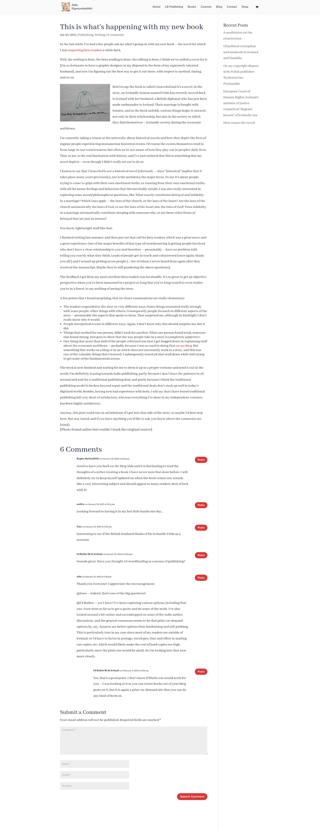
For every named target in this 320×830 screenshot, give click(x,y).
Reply (201, 460)
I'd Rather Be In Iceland (89, 554)
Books (192, 7)
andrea (80, 504)
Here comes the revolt (239, 123)
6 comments (115, 35)
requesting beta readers (85, 50)
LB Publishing (174, 7)
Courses (206, 7)
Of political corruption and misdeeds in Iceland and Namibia (240, 52)
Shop (245, 7)
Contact (232, 7)
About (156, 7)
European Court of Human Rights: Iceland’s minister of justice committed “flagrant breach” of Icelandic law (240, 103)
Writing (100, 35)
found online (82, 429)
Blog (219, 7)
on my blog (184, 346)
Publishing (85, 35)
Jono (79, 526)
